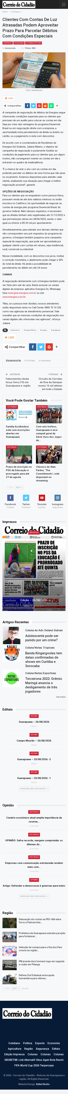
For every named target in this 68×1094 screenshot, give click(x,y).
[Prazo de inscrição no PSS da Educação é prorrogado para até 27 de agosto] (19, 454)
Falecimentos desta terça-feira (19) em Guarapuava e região (18, 382)
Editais (34, 716)
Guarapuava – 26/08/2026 (34, 721)
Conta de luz (15, 330)
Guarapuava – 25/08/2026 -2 (34, 759)
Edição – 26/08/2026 (34, 600)
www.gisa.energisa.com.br (22, 292)
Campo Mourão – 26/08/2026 (34, 740)
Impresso (34, 532)
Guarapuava (55, 330)
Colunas (33, 1054)
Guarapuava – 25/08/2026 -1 (34, 778)
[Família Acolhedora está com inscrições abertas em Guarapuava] (19, 414)
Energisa (43, 330)
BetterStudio (43, 1084)
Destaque (7, 43)
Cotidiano (12, 407)
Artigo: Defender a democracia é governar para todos (34, 885)
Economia (19, 43)
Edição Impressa (14, 1054)
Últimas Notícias (33, 43)
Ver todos (61, 697)
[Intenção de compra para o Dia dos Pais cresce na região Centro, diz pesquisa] (9, 951)
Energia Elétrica (30, 330)
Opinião (34, 880)
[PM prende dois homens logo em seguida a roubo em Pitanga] (9, 965)
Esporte (40, 1043)
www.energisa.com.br (13, 296)
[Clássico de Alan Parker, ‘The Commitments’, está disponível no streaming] (49, 454)
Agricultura (14, 1048)
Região (28, 1048)
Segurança (42, 1048)
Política (27, 1043)
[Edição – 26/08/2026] (34, 568)
